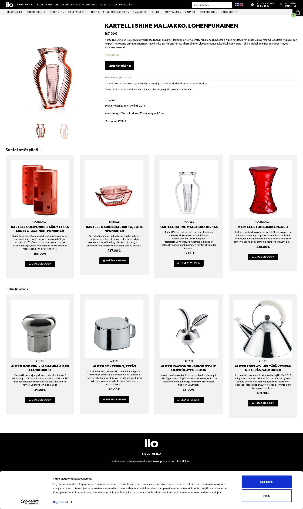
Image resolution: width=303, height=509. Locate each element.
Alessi (40, 361)
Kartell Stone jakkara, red (263, 227)
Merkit (175, 83)
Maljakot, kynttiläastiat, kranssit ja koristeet (147, 83)
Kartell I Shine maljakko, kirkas (189, 227)
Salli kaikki (266, 481)
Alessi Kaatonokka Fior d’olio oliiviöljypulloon (189, 368)
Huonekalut (40, 221)
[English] (241, 4)
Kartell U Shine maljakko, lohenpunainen (114, 229)
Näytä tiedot (60, 502)
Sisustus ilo (24, 4)
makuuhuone (153, 89)
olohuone (177, 89)
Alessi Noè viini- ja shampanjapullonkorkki (40, 368)
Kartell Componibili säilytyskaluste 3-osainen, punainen (40, 229)
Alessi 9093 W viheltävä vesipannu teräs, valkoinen (263, 368)
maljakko (166, 89)
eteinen (133, 89)
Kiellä (266, 495)
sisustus (188, 89)
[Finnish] (237, 4)
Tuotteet (203, 83)
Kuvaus (110, 100)
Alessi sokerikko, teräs (114, 366)
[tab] (201, 110)
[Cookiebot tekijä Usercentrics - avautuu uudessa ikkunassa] (29, 502)
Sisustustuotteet (189, 83)
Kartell (118, 83)
